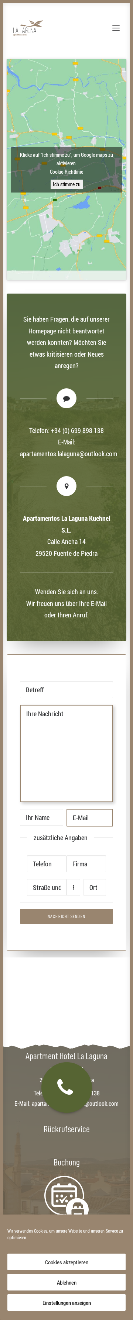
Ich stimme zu (67, 184)
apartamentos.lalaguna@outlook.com (68, 453)
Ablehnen (66, 1282)
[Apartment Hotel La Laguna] (28, 28)
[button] (116, 28)
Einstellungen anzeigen (66, 1302)
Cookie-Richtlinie (66, 171)
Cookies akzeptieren (66, 1262)
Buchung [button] (67, 1162)
